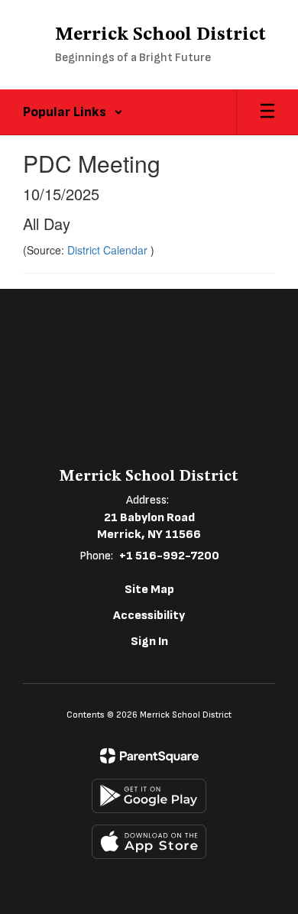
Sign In (149, 641)
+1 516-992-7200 (169, 556)
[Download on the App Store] (149, 842)
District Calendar (109, 250)
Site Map (149, 589)
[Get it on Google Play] (149, 796)
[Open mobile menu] (267, 112)
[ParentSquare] (149, 755)
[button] (73, 112)
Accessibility (149, 615)
